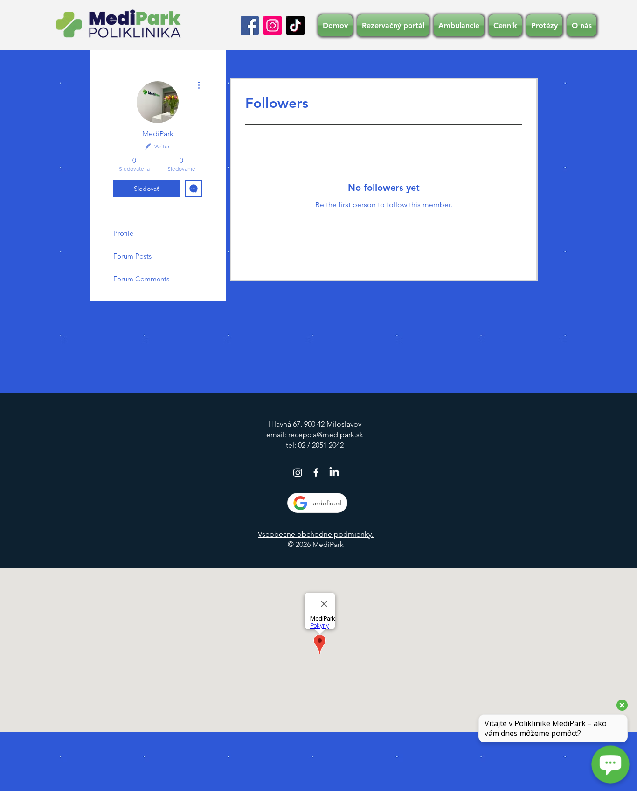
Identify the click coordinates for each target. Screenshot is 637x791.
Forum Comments (141, 278)
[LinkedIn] (334, 472)
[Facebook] (250, 25)
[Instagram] (272, 25)
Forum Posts (132, 256)
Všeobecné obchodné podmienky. (316, 534)
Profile (123, 233)
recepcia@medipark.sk (325, 434)
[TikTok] (295, 25)
